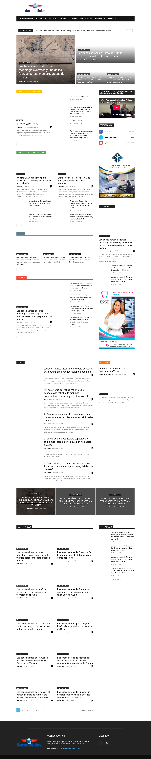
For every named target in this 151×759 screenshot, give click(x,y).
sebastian (19, 322)
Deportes (112, 19)
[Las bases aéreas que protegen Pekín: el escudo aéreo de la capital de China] (75, 612)
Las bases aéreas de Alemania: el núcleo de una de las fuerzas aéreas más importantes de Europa (75, 660)
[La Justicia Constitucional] (63, 99)
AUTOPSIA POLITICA (27, 124)
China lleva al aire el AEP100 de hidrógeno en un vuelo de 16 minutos (74, 180)
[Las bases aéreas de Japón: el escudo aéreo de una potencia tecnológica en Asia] (90, 73)
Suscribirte (130, 143)
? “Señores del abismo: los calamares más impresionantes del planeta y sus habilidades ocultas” (68, 417)
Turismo (52, 19)
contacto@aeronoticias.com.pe (68, 748)
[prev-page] (17, 144)
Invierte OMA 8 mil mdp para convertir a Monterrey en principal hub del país (33, 180)
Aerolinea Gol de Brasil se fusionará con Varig (112, 370)
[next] (131, 30)
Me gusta (131, 132)
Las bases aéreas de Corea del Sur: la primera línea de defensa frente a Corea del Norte (54, 260)
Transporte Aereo (24, 62)
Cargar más (115, 579)
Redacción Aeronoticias (106, 374)
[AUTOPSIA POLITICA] (34, 108)
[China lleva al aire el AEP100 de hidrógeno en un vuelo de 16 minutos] (75, 166)
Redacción (19, 127)
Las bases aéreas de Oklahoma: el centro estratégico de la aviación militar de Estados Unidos (33, 626)
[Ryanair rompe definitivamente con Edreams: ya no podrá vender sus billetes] (21, 217)
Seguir (132, 137)
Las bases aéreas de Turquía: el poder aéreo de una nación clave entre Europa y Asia (81, 308)
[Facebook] (101, 743)
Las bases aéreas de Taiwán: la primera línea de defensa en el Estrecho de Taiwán (32, 660)
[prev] (127, 30)
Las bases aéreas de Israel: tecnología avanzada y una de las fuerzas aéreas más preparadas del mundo (73, 31)
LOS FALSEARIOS (76, 121)
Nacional (19, 120)
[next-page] (21, 144)
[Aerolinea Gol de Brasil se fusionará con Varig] (117, 386)
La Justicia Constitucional (79, 97)
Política (63, 19)
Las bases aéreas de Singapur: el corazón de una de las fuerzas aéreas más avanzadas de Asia (33, 695)
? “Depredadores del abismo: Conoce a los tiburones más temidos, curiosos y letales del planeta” (68, 466)
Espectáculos (86, 19)
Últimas (73, 19)
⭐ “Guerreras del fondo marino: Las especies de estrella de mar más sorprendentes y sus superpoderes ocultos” (67, 393)
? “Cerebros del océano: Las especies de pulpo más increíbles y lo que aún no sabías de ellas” (67, 441)
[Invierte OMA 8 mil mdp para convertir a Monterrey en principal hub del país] (34, 166)
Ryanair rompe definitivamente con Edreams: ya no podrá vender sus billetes (40, 217)
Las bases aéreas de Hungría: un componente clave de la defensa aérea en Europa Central (73, 695)
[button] (132, 19)
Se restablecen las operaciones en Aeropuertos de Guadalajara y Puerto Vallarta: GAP (81, 217)
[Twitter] (107, 743)
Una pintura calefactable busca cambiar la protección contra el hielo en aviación (40, 203)
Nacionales (41, 19)
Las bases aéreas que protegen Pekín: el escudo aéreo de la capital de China (75, 626)
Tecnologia (100, 19)
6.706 (37, 710)
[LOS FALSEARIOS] (63, 123)
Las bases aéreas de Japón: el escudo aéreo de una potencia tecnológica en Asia (80, 260)
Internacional (26, 19)
